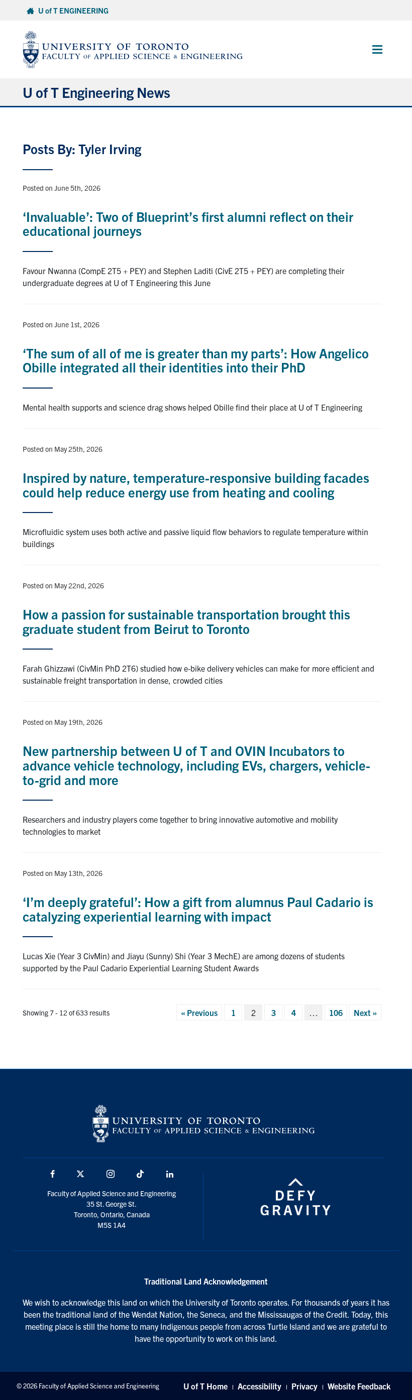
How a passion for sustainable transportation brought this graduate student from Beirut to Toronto (186, 621)
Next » (365, 1012)
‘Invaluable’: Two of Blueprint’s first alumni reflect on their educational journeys (188, 223)
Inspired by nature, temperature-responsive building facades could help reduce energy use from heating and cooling (196, 484)
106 (336, 1012)
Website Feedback (359, 1386)
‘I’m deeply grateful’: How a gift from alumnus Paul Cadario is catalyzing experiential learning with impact (198, 908)
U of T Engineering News (96, 92)
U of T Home (205, 1386)
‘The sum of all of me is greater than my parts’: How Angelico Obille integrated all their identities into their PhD (196, 359)
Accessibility (259, 1386)
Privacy (304, 1386)
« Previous (199, 1012)
